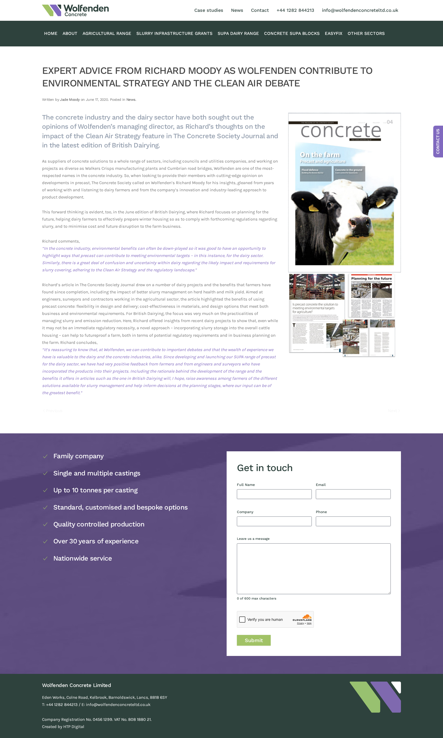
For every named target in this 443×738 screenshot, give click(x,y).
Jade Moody (69, 99)
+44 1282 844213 (295, 10)
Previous (54, 410)
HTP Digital (73, 726)
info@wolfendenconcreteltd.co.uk (360, 10)
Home (50, 33)
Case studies (208, 10)
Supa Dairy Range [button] (238, 33)
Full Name (254, 485)
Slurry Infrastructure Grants (174, 33)
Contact (260, 10)
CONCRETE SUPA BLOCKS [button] (292, 33)
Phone (330, 512)
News (237, 10)
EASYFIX (334, 33)
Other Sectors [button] (366, 33)
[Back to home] (75, 10)
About (70, 33)
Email (329, 485)
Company (253, 512)
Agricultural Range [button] (107, 33)
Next (392, 410)
